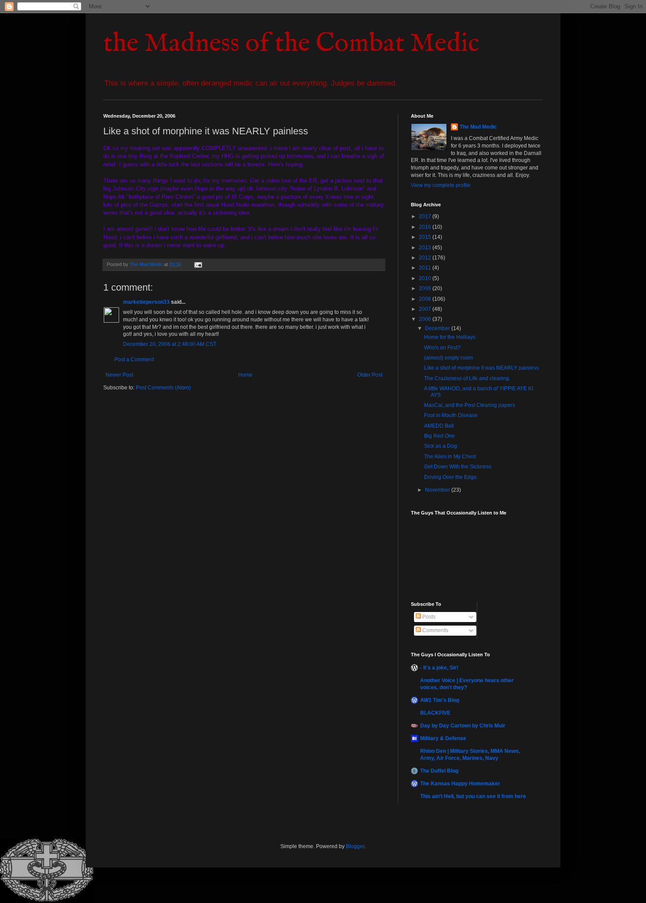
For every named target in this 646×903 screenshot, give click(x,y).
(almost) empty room (448, 358)
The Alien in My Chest (450, 456)
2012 (425, 258)
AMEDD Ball (439, 426)
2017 (425, 216)
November (438, 490)
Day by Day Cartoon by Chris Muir (462, 726)
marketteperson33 (146, 302)
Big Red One (439, 436)
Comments (434, 630)
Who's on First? (442, 348)
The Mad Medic (478, 127)
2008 (425, 299)
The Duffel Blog (439, 771)
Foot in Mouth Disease (451, 415)
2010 (425, 278)
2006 (425, 319)
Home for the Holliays (449, 337)
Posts (428, 617)
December (438, 328)
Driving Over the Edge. (451, 477)
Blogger (355, 846)
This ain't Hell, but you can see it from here (473, 796)
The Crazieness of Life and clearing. (467, 378)
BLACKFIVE (435, 713)
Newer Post (119, 375)
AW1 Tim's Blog (439, 700)
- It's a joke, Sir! (439, 668)
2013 (425, 248)
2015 (425, 237)
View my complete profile (441, 185)
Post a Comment (134, 359)
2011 (425, 268)
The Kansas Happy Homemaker (460, 784)
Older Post (369, 375)
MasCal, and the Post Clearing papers (469, 405)
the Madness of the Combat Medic (291, 44)
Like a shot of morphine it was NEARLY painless (481, 368)
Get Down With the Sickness (457, 467)
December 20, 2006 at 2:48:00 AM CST (169, 344)
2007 (425, 309)
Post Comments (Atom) (163, 388)
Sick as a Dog (440, 446)
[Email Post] (197, 264)
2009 (425, 288)
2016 (425, 227)
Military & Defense (443, 738)
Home (245, 375)
